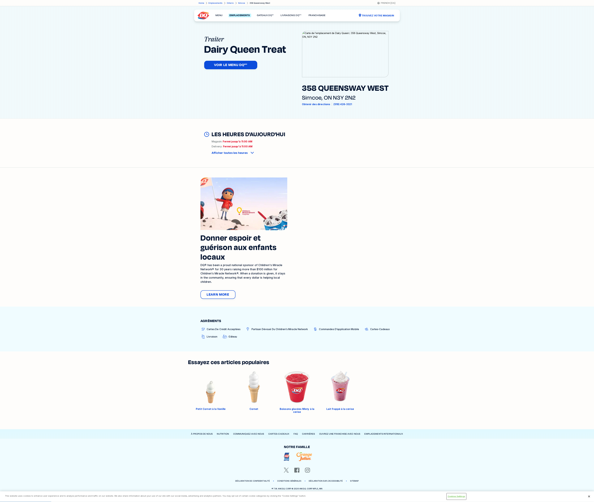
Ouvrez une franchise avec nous (339, 434)
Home (201, 3)
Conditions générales (289, 481)
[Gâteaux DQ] (286, 456)
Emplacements (215, 3)
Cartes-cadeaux (278, 434)
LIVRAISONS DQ (291, 15)
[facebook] (296, 470)
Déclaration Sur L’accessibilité (326, 481)
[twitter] (286, 470)
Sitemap (354, 481)
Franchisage (317, 15)
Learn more (218, 294)
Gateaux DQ (265, 15)
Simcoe (241, 3)
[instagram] (307, 470)
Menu (219, 15)
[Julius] (304, 456)
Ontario (230, 3)
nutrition (223, 434)
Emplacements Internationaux (383, 434)
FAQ (296, 434)
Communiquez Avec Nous (248, 434)
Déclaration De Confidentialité (252, 481)
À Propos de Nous (202, 434)
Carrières (308, 434)
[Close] (589, 496)
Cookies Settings (456, 496)
